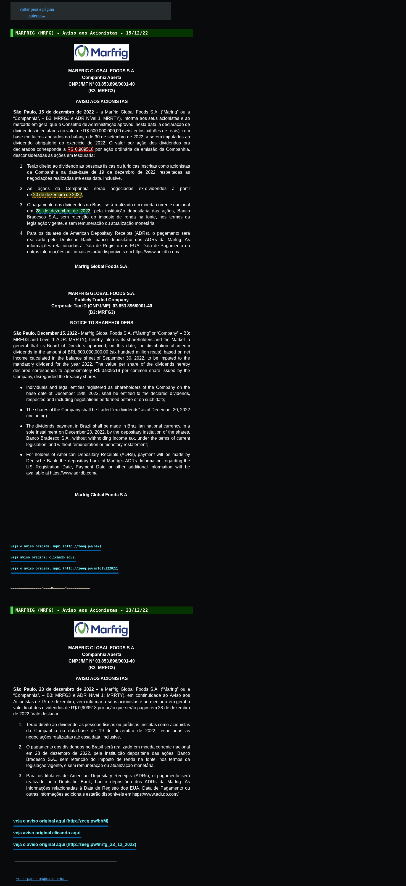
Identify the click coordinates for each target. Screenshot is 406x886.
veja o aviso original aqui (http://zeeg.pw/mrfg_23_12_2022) (74, 844)
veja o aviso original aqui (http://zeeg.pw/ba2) (55, 546)
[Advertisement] (235, 171)
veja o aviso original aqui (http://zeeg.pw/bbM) (60, 821)
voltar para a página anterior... (42, 878)
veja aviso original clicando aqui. (43, 557)
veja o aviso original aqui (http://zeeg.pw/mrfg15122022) (64, 568)
